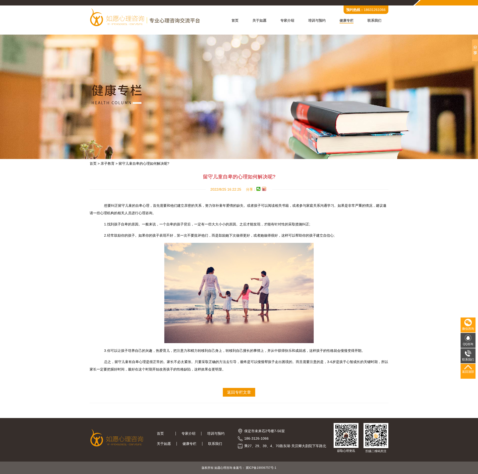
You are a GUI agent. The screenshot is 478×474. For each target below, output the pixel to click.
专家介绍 (287, 20)
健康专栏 (347, 20)
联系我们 (374, 20)
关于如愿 (259, 20)
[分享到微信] (258, 189)
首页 (235, 20)
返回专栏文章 (239, 392)
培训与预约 (317, 20)
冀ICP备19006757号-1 (261, 468)
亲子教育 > (109, 163)
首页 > (95, 163)
